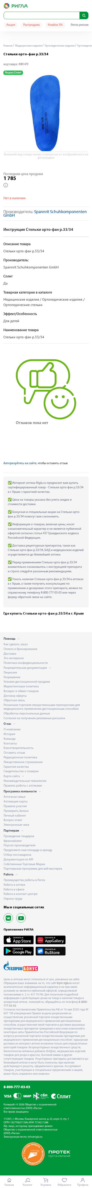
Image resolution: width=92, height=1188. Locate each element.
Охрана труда (13, 899)
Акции (10, 25)
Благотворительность (18, 748)
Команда (10, 739)
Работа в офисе (14, 889)
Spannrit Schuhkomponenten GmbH (45, 214)
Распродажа (31, 25)
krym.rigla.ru (64, 983)
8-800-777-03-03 (17, 1087)
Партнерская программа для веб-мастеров (33, 869)
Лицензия (10, 672)
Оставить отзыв (14, 753)
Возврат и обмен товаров (21, 691)
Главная (8, 46)
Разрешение (12, 677)
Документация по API (18, 859)
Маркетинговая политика (21, 686)
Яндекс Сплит (13, 72)
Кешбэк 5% (55, 25)
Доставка (10, 654)
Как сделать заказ (16, 644)
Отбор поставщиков (17, 855)
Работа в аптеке (14, 885)
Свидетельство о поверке (21, 771)
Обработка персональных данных (27, 713)
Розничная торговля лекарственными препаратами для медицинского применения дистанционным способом (42, 707)
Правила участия (15, 806)
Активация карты (15, 801)
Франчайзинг (13, 841)
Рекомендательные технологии (25, 781)
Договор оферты (15, 696)
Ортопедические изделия (59, 46)
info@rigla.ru (35, 1137)
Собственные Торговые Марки (24, 864)
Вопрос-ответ (13, 820)
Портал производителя (20, 845)
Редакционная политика (20, 757)
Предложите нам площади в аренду (28, 850)
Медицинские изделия (28, 46)
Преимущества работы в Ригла (24, 880)
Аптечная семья (14, 797)
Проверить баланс (16, 811)
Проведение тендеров (19, 836)
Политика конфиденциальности (26, 663)
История (9, 734)
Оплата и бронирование (20, 649)
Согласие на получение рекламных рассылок (34, 718)
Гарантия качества (16, 767)
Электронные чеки (16, 825)
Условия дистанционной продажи (27, 682)
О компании (12, 729)
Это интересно (14, 658)
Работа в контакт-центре (21, 894)
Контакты (10, 743)
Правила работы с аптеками (23, 785)
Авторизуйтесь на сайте (19, 463)
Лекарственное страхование (23, 762)
